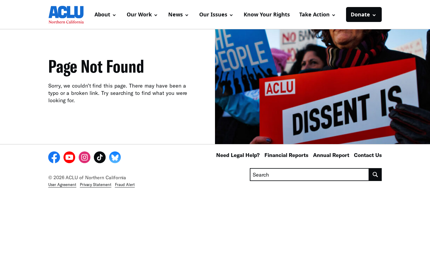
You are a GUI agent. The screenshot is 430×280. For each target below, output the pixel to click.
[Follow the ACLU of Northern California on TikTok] (100, 158)
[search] (375, 174)
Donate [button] (360, 14)
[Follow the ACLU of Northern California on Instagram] (84, 158)
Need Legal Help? (238, 155)
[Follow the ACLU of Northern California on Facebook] (54, 158)
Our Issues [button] (213, 14)
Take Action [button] (314, 14)
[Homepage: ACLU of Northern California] (68, 14)
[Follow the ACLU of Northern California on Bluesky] (115, 158)
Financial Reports (286, 155)
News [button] (175, 14)
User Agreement (62, 184)
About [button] (102, 14)
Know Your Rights (267, 14)
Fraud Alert (125, 184)
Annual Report (331, 155)
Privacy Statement (95, 184)
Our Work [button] (139, 14)
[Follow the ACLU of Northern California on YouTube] (69, 158)
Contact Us (368, 155)
